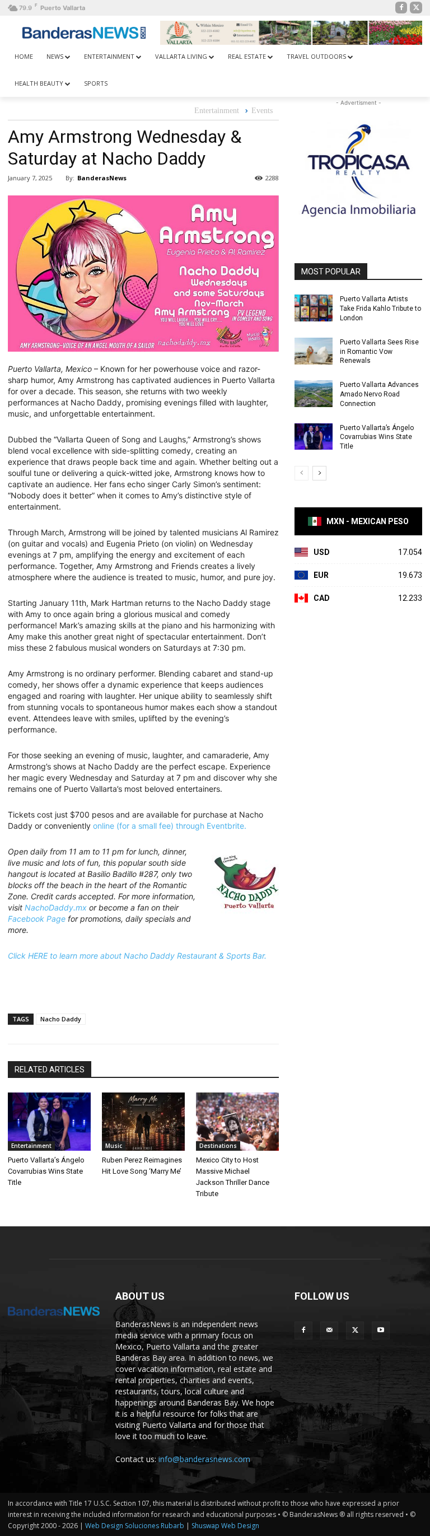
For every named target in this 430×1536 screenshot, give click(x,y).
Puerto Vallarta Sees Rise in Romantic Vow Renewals (379, 351)
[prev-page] (302, 473)
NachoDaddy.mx (56, 907)
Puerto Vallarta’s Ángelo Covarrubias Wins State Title (46, 1171)
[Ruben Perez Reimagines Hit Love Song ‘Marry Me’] (143, 1122)
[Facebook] (401, 8)
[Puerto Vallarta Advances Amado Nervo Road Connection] (314, 393)
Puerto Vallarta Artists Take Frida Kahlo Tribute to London (380, 308)
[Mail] (329, 1330)
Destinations (218, 1146)
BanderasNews (102, 178)
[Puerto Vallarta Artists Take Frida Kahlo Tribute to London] (314, 308)
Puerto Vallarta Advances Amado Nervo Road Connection (379, 394)
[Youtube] (381, 1330)
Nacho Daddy (60, 1019)
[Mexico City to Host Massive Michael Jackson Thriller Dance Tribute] (237, 1122)
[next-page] (319, 473)
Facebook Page (37, 918)
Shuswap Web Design (225, 1525)
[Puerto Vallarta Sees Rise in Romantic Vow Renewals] (314, 351)
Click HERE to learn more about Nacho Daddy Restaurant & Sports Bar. (137, 955)
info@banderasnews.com (204, 1459)
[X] (416, 8)
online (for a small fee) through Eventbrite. (169, 825)
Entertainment (216, 110)
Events (262, 110)
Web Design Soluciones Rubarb (134, 1525)
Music (113, 1146)
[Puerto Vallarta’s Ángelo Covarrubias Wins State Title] (49, 1122)
